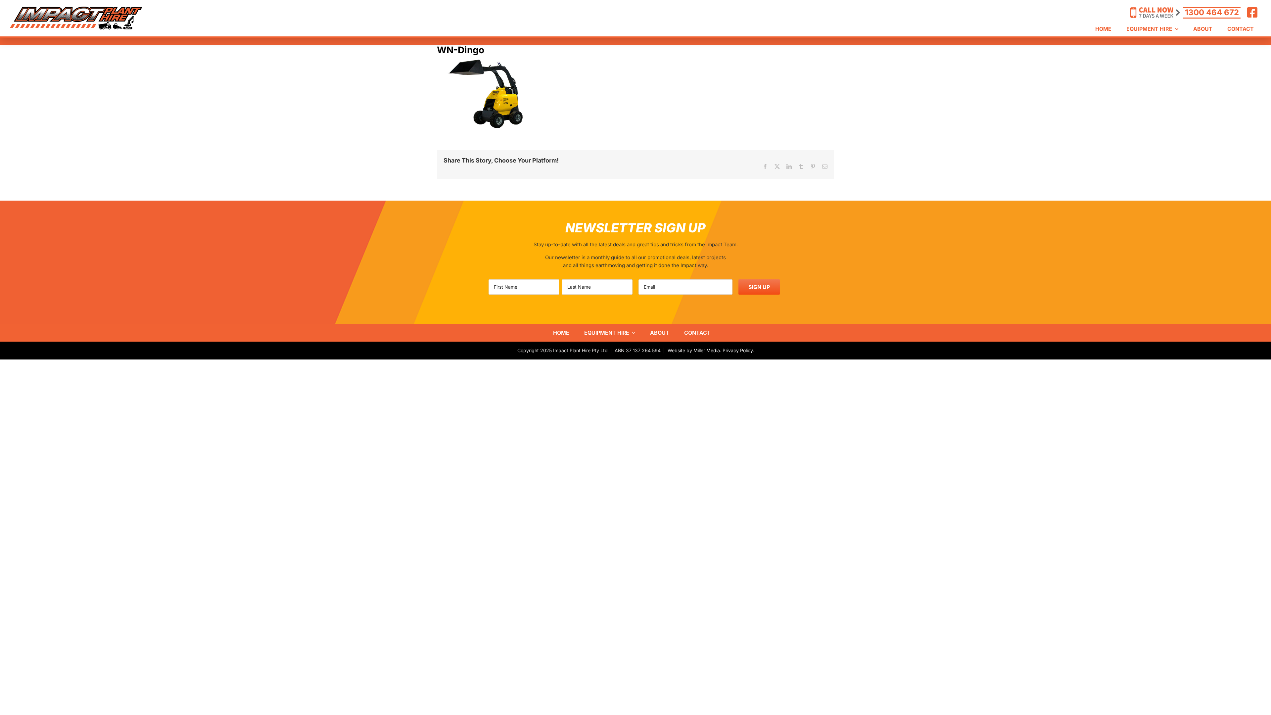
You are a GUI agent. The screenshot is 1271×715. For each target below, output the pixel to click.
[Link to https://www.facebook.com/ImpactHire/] (1252, 13)
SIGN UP (759, 287)
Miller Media (706, 350)
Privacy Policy (738, 350)
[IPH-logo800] (76, 9)
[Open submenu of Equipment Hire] (632, 333)
